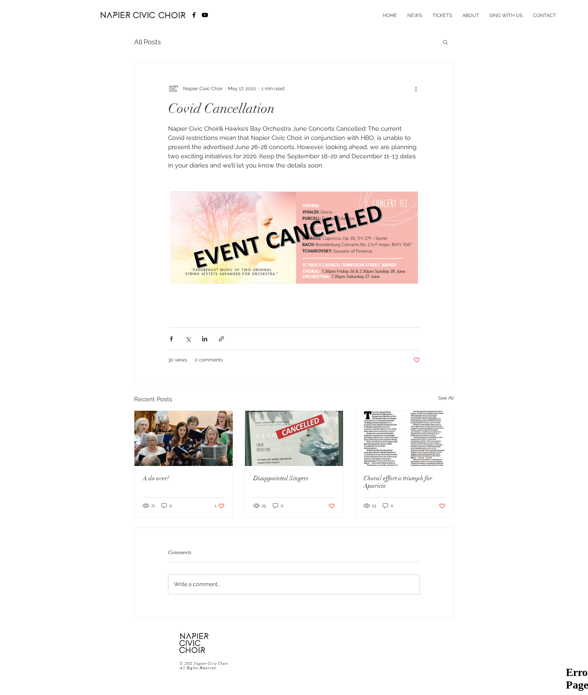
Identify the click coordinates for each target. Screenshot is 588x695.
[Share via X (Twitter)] (188, 339)
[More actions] (416, 88)
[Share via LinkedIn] (204, 339)
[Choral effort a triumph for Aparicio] (404, 438)
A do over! (156, 478)
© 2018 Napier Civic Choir (204, 663)
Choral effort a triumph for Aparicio (397, 481)
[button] (445, 42)
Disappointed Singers (280, 478)
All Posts (147, 42)
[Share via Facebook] (171, 339)
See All (446, 398)
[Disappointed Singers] (294, 438)
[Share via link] (221, 339)
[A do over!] (183, 438)
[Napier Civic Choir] (194, 15)
